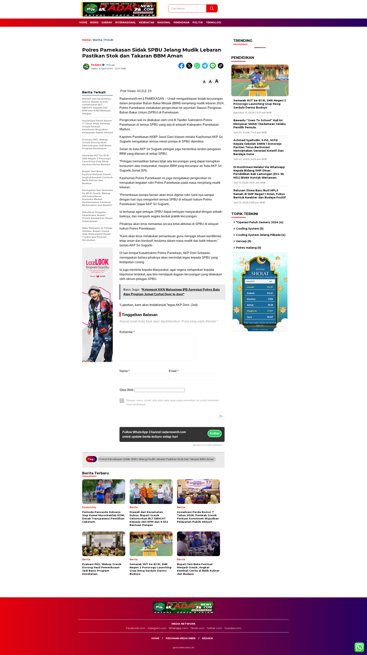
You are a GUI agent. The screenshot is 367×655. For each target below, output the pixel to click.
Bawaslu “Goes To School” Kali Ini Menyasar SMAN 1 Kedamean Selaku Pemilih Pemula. (259, 124)
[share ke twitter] (190, 67)
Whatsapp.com (178, 628)
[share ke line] (214, 67)
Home (83, 22)
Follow (214, 433)
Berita (97, 40)
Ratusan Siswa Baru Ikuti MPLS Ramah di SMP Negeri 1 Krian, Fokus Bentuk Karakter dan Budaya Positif (259, 194)
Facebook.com (135, 628)
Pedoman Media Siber (181, 638)
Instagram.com (157, 628)
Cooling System (249, 228)
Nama (124, 371)
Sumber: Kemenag (260, 329)
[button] (204, 82)
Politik (197, 22)
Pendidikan (181, 22)
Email (174, 371)
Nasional (164, 22)
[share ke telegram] (206, 67)
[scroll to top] (353, 649)
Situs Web (126, 389)
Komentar (127, 332)
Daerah (106, 22)
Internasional (125, 22)
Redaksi (96, 64)
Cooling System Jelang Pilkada (260, 235)
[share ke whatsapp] (198, 67)
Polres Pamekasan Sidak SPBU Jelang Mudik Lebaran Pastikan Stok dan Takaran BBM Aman (156, 459)
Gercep (243, 241)
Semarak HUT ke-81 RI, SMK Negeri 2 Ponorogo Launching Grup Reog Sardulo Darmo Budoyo (259, 104)
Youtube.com (232, 628)
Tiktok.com (197, 628)
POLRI (108, 40)
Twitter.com (214, 628)
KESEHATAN (146, 22)
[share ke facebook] (182, 67)
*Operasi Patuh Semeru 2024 (259, 222)
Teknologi (213, 22)
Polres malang (248, 247)
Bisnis (94, 22)
